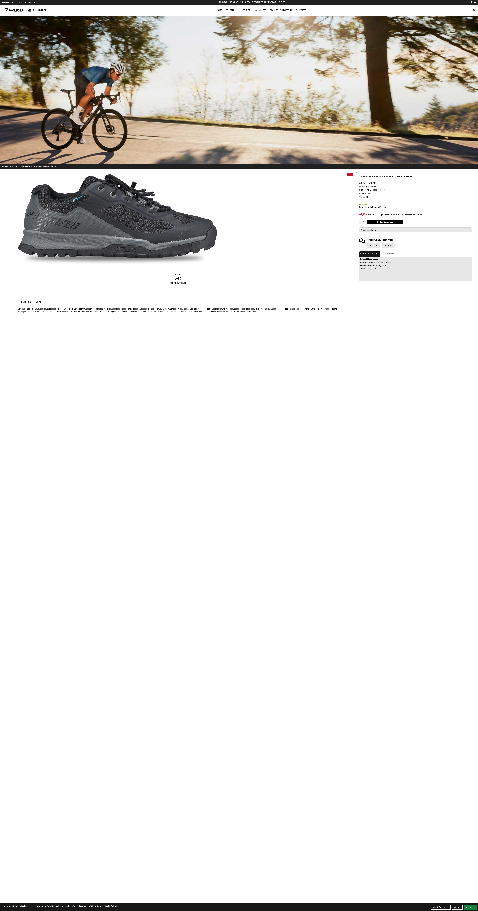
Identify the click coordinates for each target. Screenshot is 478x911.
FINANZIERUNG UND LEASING (281, 10)
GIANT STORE (301, 10)
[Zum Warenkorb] (475, 2)
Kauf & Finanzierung (369, 254)
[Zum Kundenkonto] (471, 2)
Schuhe (14, 166)
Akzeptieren (470, 907)
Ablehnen (457, 907)
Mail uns (373, 245)
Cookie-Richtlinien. (112, 906)
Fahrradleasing (389, 254)
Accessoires (260, 10)
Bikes (220, 10)
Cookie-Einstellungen (440, 907)
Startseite (5, 166)
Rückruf (388, 245)
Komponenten (245, 10)
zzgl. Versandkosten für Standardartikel (409, 215)
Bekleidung (231, 10)
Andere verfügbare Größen (370, 230)
